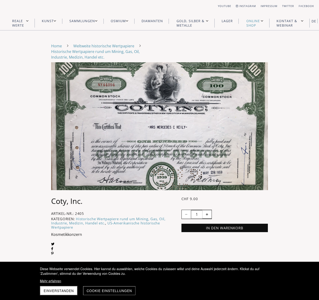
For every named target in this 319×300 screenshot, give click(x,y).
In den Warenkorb (224, 228)
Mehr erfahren (50, 281)
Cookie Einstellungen (109, 290)
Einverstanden (59, 290)
